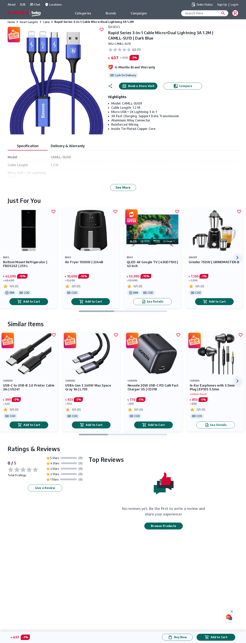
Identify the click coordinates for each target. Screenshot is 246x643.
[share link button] (110, 86)
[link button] (223, 13)
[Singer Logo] (24, 14)
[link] (28, 258)
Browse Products (163, 526)
